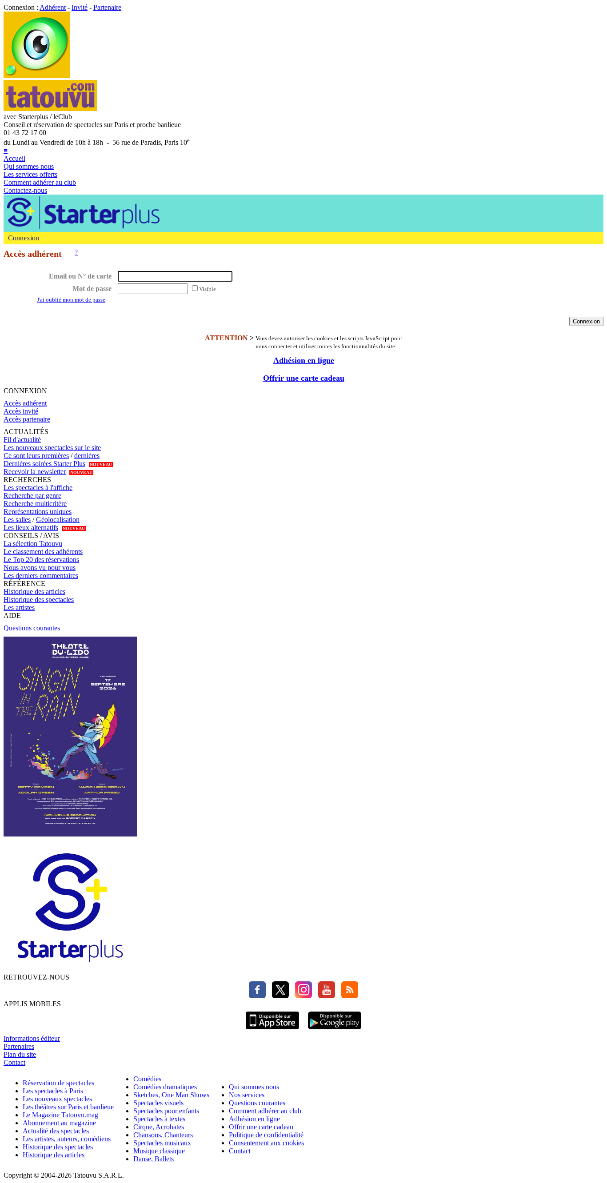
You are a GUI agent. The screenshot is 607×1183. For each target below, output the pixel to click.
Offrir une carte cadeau (303, 378)
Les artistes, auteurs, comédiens (67, 1139)
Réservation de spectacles (58, 1083)
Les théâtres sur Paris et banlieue (68, 1107)
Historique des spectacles (39, 599)
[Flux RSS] (347, 996)
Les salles (17, 519)
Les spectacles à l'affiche (38, 487)
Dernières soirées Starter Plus (44, 463)
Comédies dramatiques (165, 1087)
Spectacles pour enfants (166, 1111)
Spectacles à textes (159, 1119)
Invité (80, 7)
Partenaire (107, 7)
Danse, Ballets (153, 1159)
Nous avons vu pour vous (40, 567)
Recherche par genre (32, 495)
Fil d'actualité (22, 439)
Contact (14, 1062)
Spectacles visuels (158, 1103)
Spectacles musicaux (162, 1143)
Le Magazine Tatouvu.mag (60, 1115)
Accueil (14, 158)
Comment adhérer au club (40, 182)
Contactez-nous (25, 190)
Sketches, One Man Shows (171, 1095)
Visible (207, 289)
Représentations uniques (38, 511)
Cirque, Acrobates (158, 1127)
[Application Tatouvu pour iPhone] (272, 1030)
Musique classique (159, 1151)
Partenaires (19, 1046)
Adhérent (53, 7)
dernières (87, 455)
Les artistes (19, 607)
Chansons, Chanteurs (163, 1135)
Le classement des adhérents (43, 551)
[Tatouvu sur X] (278, 996)
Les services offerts (30, 174)
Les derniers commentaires (41, 575)
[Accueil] (37, 76)
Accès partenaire (27, 419)
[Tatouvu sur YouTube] (324, 996)
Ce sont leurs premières (36, 455)
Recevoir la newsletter (35, 471)
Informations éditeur (32, 1038)
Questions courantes (32, 628)
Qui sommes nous (29, 166)
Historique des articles (34, 591)
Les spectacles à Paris (53, 1091)
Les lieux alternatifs (31, 527)
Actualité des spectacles (56, 1131)
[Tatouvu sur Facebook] (257, 996)
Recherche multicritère (35, 503)
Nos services (246, 1095)
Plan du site (20, 1054)
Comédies (147, 1079)
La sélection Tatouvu (33, 543)
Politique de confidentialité (266, 1135)
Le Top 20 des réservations (41, 559)
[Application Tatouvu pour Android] (334, 1030)
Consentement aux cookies (266, 1143)
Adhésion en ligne (303, 360)
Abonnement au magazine (59, 1123)
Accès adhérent (25, 403)
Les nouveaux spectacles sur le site (52, 447)
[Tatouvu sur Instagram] (301, 996)
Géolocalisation (58, 519)
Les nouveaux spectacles (57, 1099)
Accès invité (21, 411)
